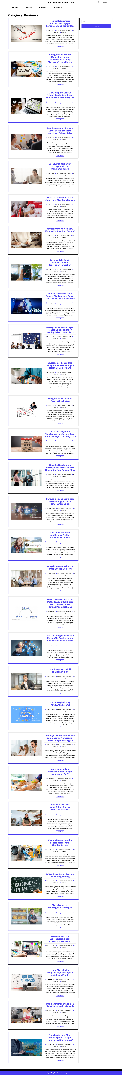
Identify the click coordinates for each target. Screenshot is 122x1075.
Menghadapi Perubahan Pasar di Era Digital (60, 399)
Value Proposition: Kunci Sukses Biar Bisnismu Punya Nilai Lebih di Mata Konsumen (60, 296)
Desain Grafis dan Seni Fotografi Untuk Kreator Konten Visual (60, 939)
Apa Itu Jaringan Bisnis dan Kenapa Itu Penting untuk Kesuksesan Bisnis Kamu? (60, 638)
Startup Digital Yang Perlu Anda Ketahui (60, 703)
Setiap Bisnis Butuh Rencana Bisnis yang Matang (60, 875)
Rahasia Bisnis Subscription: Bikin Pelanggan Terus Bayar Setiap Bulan (60, 501)
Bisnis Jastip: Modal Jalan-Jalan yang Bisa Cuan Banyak (60, 198)
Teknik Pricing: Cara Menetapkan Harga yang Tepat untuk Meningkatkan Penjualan (60, 434)
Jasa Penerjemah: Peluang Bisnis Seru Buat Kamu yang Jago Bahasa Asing (60, 131)
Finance (29, 7)
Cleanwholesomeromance (61, 2)
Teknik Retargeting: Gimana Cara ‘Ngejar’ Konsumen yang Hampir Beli (60, 23)
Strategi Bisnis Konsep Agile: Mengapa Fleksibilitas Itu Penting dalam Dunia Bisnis (60, 330)
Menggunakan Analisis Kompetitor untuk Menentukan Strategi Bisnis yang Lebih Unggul (60, 58)
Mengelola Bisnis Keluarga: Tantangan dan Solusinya (60, 567)
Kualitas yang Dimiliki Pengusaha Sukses (60, 670)
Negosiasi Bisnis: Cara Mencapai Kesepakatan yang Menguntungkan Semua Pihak (60, 468)
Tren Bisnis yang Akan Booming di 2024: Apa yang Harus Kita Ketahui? (60, 1037)
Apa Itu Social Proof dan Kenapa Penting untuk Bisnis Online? (60, 535)
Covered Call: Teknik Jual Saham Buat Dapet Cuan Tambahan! (60, 262)
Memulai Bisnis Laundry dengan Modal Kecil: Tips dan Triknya (60, 843)
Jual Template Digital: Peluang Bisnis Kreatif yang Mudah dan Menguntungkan (60, 95)
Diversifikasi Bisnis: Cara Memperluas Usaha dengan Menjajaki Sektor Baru (60, 365)
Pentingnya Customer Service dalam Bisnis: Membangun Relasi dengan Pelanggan (60, 738)
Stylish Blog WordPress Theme (56, 1073)
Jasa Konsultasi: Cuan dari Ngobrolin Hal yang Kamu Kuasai (60, 166)
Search (99, 2)
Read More (60, 46)
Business (15, 7)
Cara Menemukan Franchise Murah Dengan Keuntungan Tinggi (60, 771)
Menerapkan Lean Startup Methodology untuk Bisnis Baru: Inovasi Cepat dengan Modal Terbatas (60, 603)
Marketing (42, 7)
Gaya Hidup (58, 7)
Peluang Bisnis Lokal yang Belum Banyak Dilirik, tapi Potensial (60, 807)
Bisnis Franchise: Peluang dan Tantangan (60, 906)
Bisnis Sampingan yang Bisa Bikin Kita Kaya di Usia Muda (60, 1005)
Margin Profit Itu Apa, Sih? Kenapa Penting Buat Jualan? (60, 230)
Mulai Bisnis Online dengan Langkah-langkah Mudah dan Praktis (60, 972)
